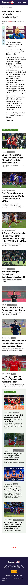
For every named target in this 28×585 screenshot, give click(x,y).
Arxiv (21, 575)
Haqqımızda (9, 575)
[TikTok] (22, 566)
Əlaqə (16, 575)
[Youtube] (5, 566)
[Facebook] (10, 566)
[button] (3, 27)
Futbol (4, 21)
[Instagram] (18, 566)
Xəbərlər (10, 21)
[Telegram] (14, 566)
